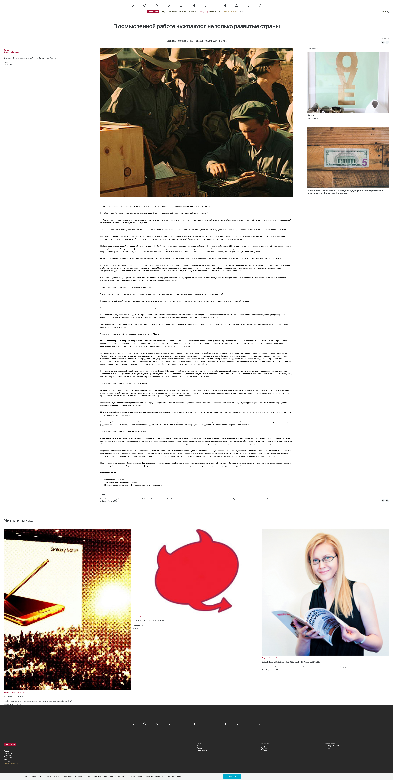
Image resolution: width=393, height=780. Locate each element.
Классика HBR (214, 12)
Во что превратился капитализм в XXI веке (141, 334)
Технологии (192, 12)
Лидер (164, 12)
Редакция (200, 748)
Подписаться (153, 12)
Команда (182, 12)
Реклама (199, 746)
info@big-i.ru (329, 748)
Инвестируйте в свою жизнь (135, 384)
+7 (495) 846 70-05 (332, 746)
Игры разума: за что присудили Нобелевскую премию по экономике (133, 485)
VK (387, 42)
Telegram (264, 746)
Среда (202, 12)
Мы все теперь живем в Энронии (137, 287)
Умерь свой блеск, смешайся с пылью (120, 482)
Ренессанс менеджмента (115, 480)
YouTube (264, 750)
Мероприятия (201, 750)
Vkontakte (264, 748)
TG (383, 42)
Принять (232, 776)
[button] (242, 12)
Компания (173, 12)
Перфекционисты (230, 12)
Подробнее (180, 776)
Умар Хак (7, 62)
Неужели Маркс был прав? (134, 432)
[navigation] (192, 11)
